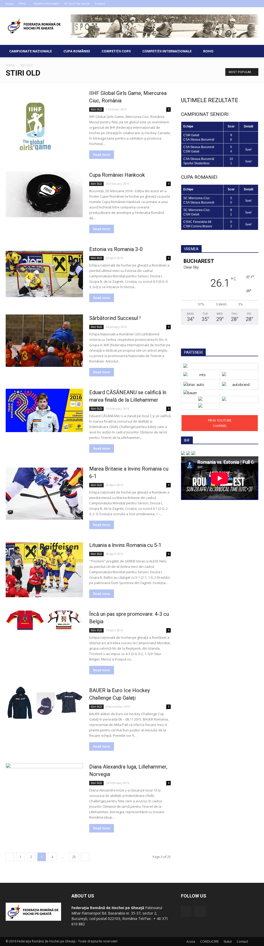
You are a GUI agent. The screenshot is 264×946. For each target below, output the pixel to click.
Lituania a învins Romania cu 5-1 (125, 545)
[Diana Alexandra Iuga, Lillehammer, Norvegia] (44, 784)
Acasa (9, 3)
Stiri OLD (96, 109)
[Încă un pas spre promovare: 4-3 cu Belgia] (44, 621)
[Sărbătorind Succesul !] (44, 340)
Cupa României (76, 51)
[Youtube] (254, 4)
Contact (100, 3)
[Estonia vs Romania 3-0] (44, 274)
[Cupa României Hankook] (44, 194)
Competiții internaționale (167, 51)
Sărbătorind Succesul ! (115, 318)
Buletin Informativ (46, 3)
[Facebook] (246, 4)
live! (248, 149)
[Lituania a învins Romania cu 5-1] (44, 569)
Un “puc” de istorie (77, 3)
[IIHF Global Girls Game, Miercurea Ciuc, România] (44, 120)
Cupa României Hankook (117, 175)
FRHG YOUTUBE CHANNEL (219, 423)
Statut (228, 941)
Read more (101, 155)
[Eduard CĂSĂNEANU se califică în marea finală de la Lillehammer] (44, 410)
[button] (252, 51)
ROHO (208, 51)
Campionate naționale (30, 51)
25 (74, 857)
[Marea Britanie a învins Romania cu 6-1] (44, 493)
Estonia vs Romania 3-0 (116, 249)
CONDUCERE (209, 941)
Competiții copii (116, 51)
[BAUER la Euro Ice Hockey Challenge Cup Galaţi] (44, 703)
